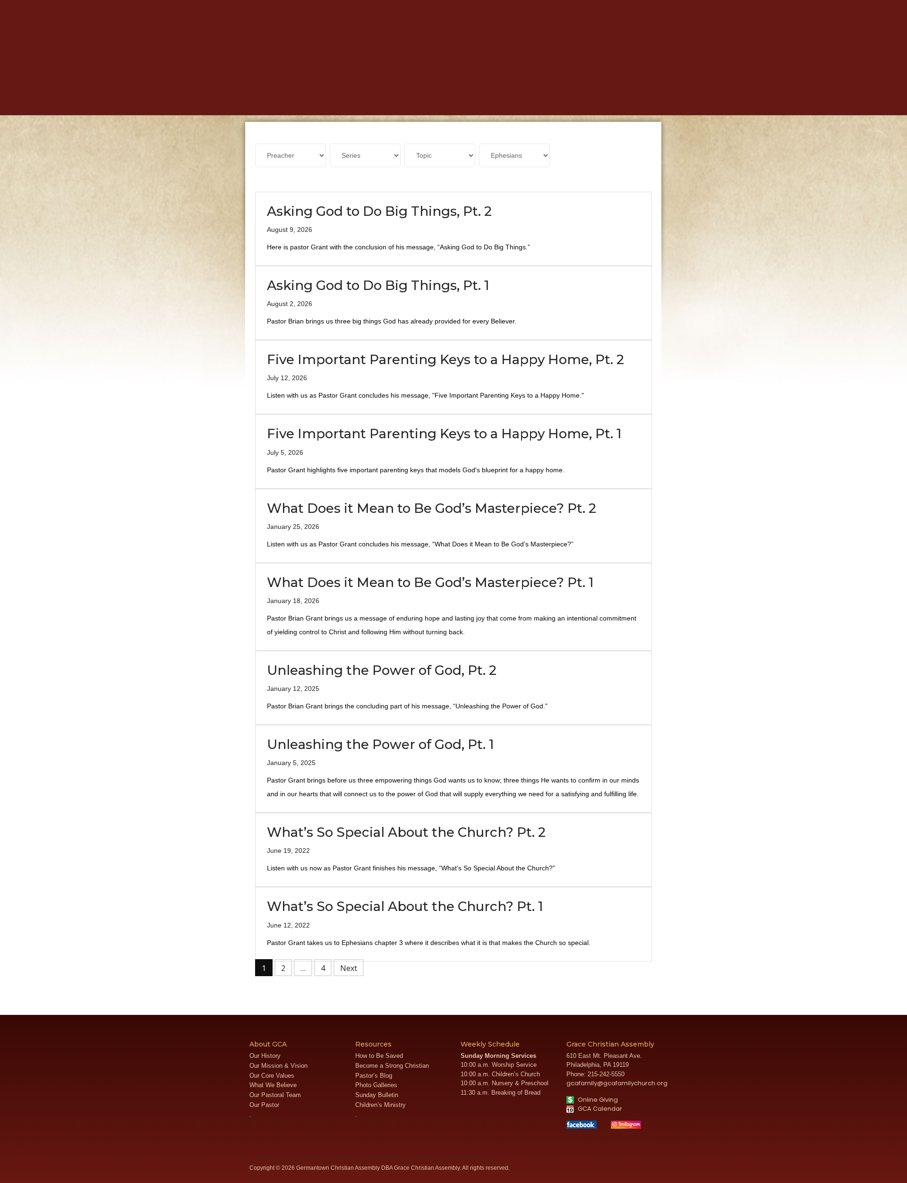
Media (411, 100)
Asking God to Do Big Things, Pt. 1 (378, 285)
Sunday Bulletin (376, 1094)
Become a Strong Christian (392, 1065)
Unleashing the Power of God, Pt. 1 (380, 744)
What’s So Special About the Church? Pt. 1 (405, 906)
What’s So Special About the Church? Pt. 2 (406, 832)
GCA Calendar (599, 1108)
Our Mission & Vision (278, 1065)
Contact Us (699, 7)
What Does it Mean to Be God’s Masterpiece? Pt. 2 (431, 508)
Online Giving (597, 1099)
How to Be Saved (379, 1055)
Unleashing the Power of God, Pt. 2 (381, 670)
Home (263, 100)
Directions (666, 7)
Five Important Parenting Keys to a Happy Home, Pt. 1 (444, 434)
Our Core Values (271, 1075)
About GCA (309, 100)
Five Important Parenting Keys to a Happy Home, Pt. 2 (445, 359)
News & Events (466, 100)
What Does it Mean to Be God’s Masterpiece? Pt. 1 (430, 582)
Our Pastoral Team (275, 1094)
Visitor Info (633, 7)
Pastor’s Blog (373, 1075)
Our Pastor (264, 1104)
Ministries (365, 100)
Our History (265, 1055)
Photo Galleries (376, 1085)
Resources (533, 100)
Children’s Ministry (380, 1104)
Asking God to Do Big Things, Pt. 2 (379, 211)
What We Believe (273, 1085)
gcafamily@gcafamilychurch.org (616, 1083)
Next (348, 968)
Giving (582, 100)
